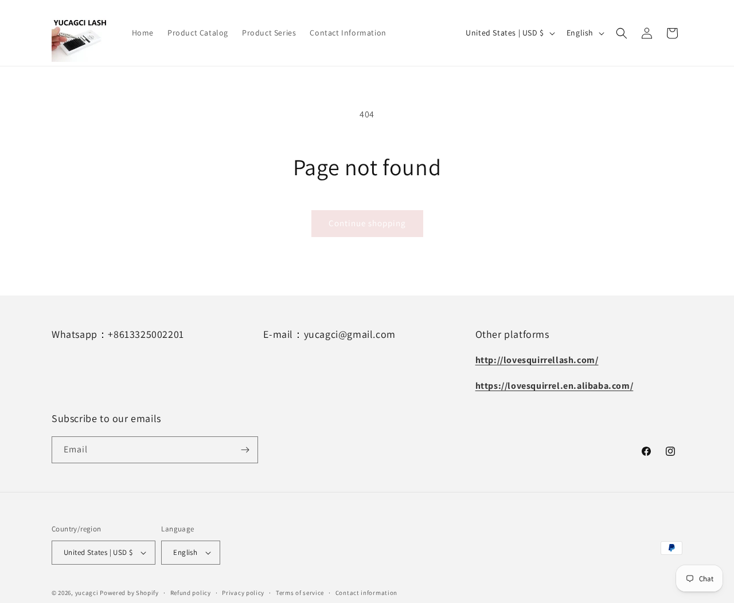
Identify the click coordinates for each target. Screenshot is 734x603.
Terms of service (300, 593)
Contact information (366, 593)
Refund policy (190, 593)
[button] (621, 33)
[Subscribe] (244, 449)
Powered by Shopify (129, 593)
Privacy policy (243, 593)
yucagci (87, 593)
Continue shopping (367, 223)
